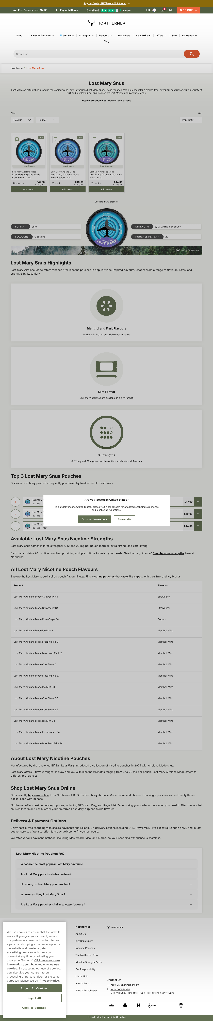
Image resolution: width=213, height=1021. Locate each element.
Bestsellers (124, 35)
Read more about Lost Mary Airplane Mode (106, 100)
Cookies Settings (34, 1007)
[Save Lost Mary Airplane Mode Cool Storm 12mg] (17, 139)
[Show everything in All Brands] (196, 35)
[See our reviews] (109, 10)
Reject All (34, 998)
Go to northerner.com (94, 519)
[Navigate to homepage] (156, 925)
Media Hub (81, 976)
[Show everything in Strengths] (93, 35)
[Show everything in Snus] (24, 35)
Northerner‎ (17, 68)
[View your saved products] (170, 10)
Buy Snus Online (84, 940)
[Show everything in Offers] (165, 35)
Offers (159, 35)
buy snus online (38, 795)
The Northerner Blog (86, 955)
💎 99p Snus (66, 35)
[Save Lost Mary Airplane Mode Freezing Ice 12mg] (55, 139)
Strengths (85, 35)
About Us (80, 933)
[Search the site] (192, 54)
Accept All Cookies (34, 988)
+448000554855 (120, 989)
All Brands (188, 35)
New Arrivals (143, 35)
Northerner (82, 926)
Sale (174, 35)
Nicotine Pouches (41, 35)
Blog (106, 41)
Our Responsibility (85, 969)
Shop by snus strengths (168, 553)
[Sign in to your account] (162, 10)
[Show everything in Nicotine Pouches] (53, 35)
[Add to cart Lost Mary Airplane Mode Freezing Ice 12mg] (198, 514)
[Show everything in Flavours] (111, 35)
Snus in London (83, 983)
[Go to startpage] (106, 23)
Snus (19, 35)
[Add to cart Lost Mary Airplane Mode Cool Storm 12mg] (198, 501)
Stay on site (124, 519)
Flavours (104, 35)
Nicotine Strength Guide (88, 962)
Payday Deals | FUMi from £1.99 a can (105, 3)
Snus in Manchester (86, 990)
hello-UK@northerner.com (125, 984)
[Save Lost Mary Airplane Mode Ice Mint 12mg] (94, 139)
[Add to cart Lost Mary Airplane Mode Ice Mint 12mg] (198, 526)
